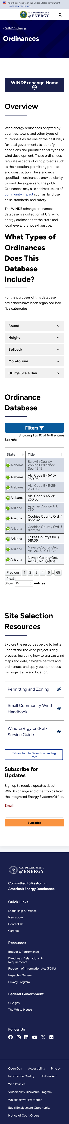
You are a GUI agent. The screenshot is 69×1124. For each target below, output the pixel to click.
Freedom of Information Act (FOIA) (32, 968)
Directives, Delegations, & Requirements (25, 960)
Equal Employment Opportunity (29, 1107)
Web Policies (16, 1084)
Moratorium (18, 361)
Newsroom (15, 917)
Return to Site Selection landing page (34, 754)
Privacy (56, 1068)
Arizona (16, 508)
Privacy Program (19, 982)
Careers (13, 931)
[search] (60, 15)
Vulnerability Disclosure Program (30, 1092)
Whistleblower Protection (25, 1100)
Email (9, 805)
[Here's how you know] (34, 4)
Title (31, 454)
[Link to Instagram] (19, 1037)
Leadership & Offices (22, 911)
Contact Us (15, 924)
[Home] (34, 18)
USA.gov (14, 1003)
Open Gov (15, 1068)
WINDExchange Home (34, 82)
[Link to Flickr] (51, 1037)
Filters (32, 428)
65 (58, 572)
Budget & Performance (23, 951)
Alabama (17, 465)
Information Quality (21, 1076)
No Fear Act (48, 1076)
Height (14, 337)
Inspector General (20, 975)
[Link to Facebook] (10, 1037)
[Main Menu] (8, 15)
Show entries (25, 583)
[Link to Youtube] (34, 1037)
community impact (19, 194)
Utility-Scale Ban (22, 373)
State (11, 454)
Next (10, 578)
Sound (13, 326)
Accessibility (36, 1068)
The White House (20, 1009)
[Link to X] (43, 1037)
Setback (15, 349)
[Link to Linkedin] (26, 1037)
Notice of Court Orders (23, 1115)
